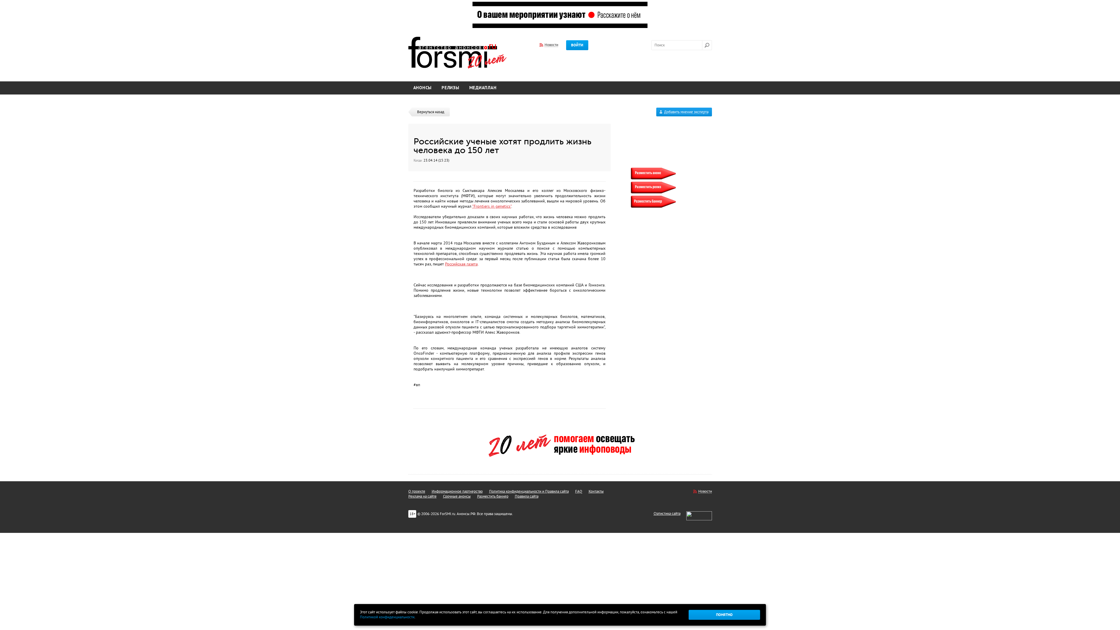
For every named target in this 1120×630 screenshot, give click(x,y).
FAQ (578, 491)
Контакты (596, 491)
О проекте (416, 491)
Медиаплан (483, 87)
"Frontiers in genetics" (491, 206)
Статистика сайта (667, 513)
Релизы (450, 87)
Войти (577, 45)
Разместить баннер (492, 496)
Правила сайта (526, 496)
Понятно (724, 614)
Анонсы (422, 87)
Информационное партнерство (457, 491)
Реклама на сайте (422, 496)
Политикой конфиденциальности (387, 617)
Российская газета (461, 264)
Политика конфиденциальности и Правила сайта (529, 491)
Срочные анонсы (457, 496)
